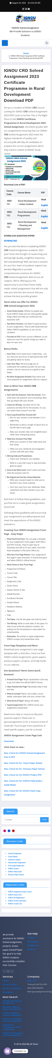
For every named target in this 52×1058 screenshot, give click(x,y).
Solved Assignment (14, 853)
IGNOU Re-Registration (16, 898)
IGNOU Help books (15, 871)
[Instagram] (4, 830)
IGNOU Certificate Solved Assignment (12, 1020)
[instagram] (26, 9)
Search (10, 811)
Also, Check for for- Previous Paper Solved (24, 769)
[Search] (46, 43)
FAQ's (6, 981)
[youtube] (29, 9)
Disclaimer (8, 992)
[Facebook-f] (4, 971)
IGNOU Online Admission (17, 901)
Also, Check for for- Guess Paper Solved (23, 763)
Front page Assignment (16, 865)
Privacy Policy (10, 984)
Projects (31, 949)
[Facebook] (9, 830)
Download (9, 741)
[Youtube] (8, 971)
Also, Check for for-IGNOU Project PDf (23, 775)
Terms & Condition (12, 988)
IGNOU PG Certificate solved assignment (12, 1027)
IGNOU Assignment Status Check (20, 892)
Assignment (33, 945)
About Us (32, 981)
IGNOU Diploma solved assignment (12, 1014)
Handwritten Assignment (17, 862)
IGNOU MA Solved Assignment (12, 1002)
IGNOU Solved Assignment (25, 28)
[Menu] (5, 43)
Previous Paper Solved (16, 875)
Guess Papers (12, 856)
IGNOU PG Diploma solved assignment (13, 1034)
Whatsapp (32, 941)
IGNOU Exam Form (15, 895)
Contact (31, 938)
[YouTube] (13, 830)
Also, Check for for (13, 781)
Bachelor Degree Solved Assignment (12, 1008)
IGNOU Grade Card (15, 904)
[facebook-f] (23, 9)
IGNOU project (13, 868)
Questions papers (14, 860)
